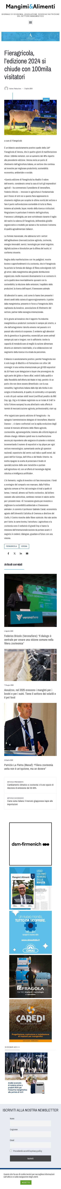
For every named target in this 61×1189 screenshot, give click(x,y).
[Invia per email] (27, 553)
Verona (24, 546)
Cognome (14, 1129)
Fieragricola (11, 546)
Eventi (46, 100)
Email (12, 1140)
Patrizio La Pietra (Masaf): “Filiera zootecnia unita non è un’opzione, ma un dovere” (28, 767)
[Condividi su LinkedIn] (20, 553)
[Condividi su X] (14, 553)
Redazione (17, 89)
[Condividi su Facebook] (8, 553)
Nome (12, 1118)
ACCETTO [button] (26, 1182)
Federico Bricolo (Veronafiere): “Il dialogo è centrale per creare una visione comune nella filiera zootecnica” (28, 639)
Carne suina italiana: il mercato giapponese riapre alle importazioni (30, 801)
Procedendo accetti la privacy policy (27, 1151)
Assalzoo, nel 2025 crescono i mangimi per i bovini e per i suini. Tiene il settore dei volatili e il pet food (30, 693)
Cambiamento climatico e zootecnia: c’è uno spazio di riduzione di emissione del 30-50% (30, 785)
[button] (30, 22)
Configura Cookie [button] (11, 1182)
